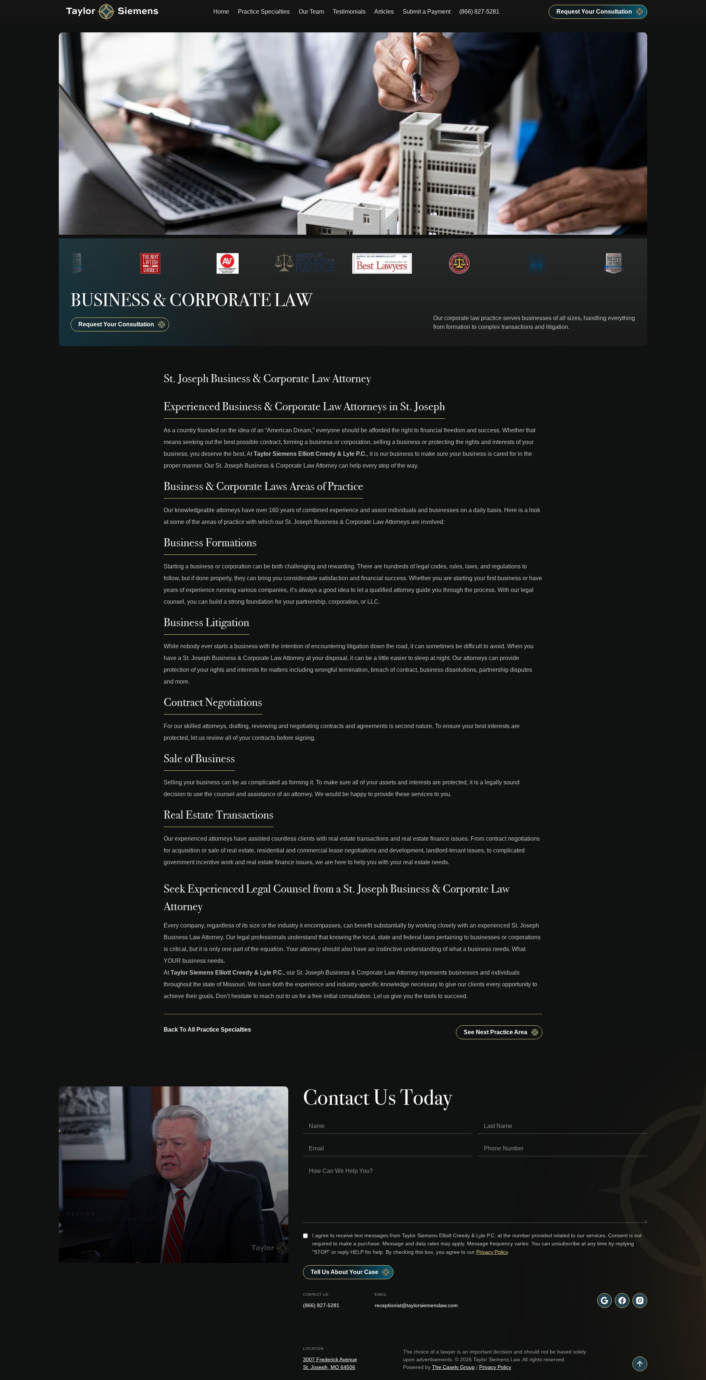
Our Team (311, 11)
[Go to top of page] (639, 1363)
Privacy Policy (492, 1252)
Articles (384, 11)
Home (221, 11)
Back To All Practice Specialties (207, 1029)
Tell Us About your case (344, 1272)
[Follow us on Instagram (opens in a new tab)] (639, 1300)
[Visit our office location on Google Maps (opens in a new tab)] (604, 1300)
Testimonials (349, 11)
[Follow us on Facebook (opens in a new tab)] (622, 1300)
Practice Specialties (264, 11)
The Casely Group (453, 1367)
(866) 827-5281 (479, 11)
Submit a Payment (426, 11)
